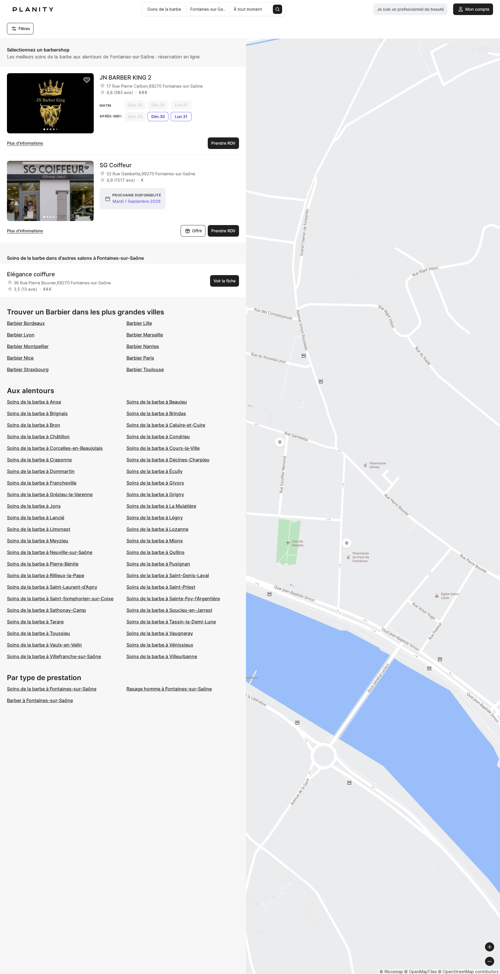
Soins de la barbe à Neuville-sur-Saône (49, 552)
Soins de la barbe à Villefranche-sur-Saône (54, 656)
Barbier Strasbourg (28, 369)
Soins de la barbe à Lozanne (157, 529)
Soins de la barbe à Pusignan (158, 564)
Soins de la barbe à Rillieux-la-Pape (45, 575)
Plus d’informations (25, 143)
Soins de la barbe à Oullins (155, 552)
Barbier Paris (140, 358)
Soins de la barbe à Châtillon (38, 436)
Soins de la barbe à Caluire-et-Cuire (165, 425)
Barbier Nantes (142, 346)
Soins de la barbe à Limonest (38, 529)
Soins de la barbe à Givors (155, 483)
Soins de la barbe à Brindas (156, 413)
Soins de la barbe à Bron (33, 425)
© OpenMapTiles (420, 971)
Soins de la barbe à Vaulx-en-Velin (44, 645)
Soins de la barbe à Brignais (37, 413)
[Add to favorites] (86, 80)
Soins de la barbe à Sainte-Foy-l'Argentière (173, 598)
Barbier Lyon (20, 335)
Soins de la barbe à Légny (154, 517)
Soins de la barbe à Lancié (35, 517)
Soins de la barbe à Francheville (41, 483)
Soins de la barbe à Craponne (39, 460)
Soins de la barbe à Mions (154, 541)
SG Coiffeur (116, 165)
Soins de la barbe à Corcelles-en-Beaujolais (55, 448)
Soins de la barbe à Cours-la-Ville (163, 448)
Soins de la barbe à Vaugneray (159, 633)
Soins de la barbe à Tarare (35, 622)
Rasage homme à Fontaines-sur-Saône (169, 689)
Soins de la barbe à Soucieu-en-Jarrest (169, 610)
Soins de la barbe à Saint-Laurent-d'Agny (52, 587)
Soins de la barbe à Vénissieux (159, 645)
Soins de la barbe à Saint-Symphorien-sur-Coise (60, 598)
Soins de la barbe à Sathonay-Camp (46, 610)
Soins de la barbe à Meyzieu (37, 541)
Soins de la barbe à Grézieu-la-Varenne (50, 494)
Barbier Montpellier (28, 346)
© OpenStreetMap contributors (468, 971)
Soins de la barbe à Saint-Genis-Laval (167, 575)
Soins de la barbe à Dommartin (41, 471)
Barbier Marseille (144, 335)
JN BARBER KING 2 (125, 77)
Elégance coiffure (31, 274)
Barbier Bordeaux (26, 323)
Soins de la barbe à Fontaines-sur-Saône (51, 689)
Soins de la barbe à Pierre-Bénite (42, 564)
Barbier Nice (20, 358)
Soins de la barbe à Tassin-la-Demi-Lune (171, 622)
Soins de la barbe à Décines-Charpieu (167, 460)
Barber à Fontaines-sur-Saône (40, 700)
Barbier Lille (139, 323)
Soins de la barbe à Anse (34, 402)
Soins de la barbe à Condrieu (158, 436)
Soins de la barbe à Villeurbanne (161, 656)
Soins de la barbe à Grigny (155, 494)
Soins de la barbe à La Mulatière (161, 506)
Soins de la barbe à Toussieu (38, 633)
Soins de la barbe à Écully (154, 471)
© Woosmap (391, 971)
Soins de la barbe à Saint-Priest (160, 587)
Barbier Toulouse (145, 369)
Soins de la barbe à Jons (34, 506)
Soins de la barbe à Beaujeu (156, 402)
